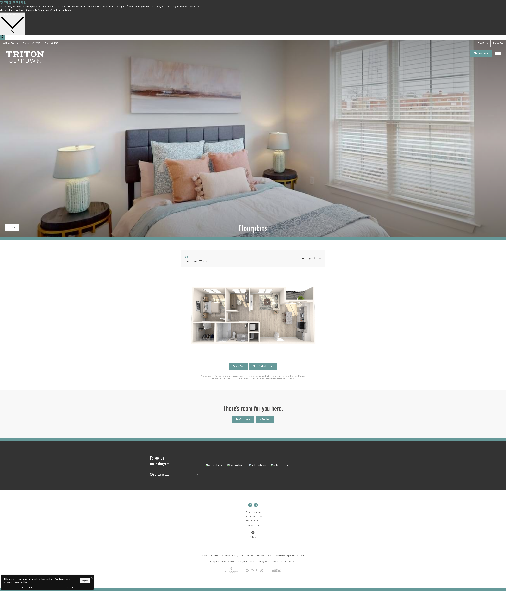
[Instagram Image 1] (214, 465)
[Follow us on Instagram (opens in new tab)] (256, 505)
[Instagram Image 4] (279, 465)
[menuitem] (205, 556)
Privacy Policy (263, 562)
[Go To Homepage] (25, 57)
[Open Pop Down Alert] (2, 37)
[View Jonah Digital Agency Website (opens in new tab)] (276, 571)
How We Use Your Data (24, 588)
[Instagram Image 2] (235, 465)
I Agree (85, 581)
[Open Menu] (498, 53)
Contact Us (70, 588)
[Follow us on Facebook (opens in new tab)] (250, 505)
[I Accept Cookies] (92, 578)
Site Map (292, 562)
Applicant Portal (279, 562)
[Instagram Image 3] (257, 465)
